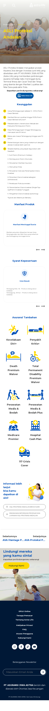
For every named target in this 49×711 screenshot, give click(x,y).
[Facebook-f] (21, 646)
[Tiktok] (28, 646)
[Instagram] (14, 646)
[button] (13, 5)
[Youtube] (34, 646)
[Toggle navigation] (4, 5)
